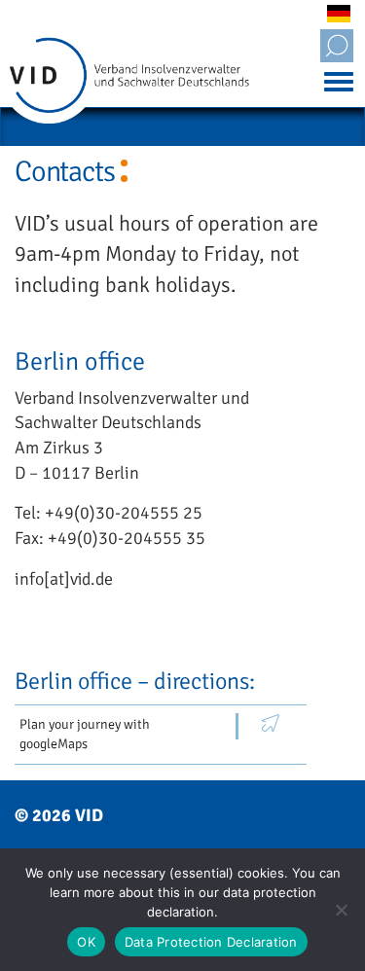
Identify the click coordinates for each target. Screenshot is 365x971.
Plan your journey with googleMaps (84, 734)
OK (86, 942)
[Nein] (340, 909)
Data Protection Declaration (211, 942)
